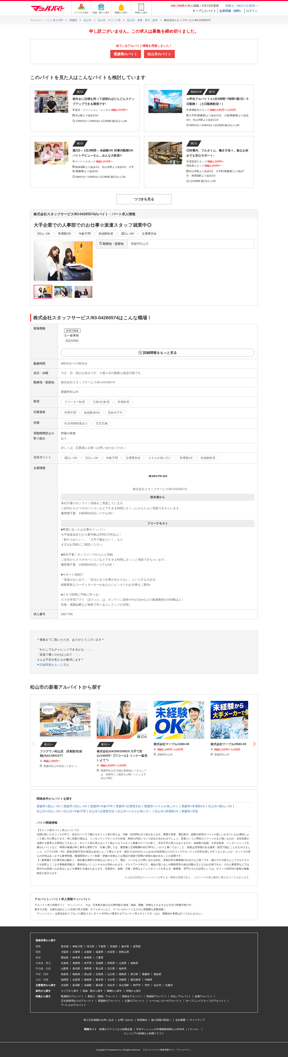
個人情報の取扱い (161, 1019)
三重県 (99, 957)
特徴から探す (133, 990)
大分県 (111, 979)
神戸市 (137, 985)
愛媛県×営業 (190, 811)
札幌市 (169, 985)
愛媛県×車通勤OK (193, 806)
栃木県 (125, 946)
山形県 (123, 963)
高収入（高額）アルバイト (103, 996)
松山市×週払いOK (220, 806)
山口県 (111, 974)
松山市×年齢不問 (74, 811)
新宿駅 (76, 985)
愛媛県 (146, 974)
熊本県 (99, 979)
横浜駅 (99, 985)
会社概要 (180, 1019)
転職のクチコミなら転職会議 (115, 1029)
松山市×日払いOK (48, 811)
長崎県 (88, 979)
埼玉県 (90, 946)
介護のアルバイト (135, 1000)
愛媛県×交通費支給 (128, 806)
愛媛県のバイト (125, 54)
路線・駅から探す (93, 990)
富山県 (99, 968)
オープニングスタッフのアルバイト (206, 1000)
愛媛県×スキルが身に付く (161, 806)
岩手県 (88, 963)
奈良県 (111, 951)
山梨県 (65, 968)
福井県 (123, 968)
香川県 (134, 974)
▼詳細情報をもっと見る (53, 664)
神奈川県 (78, 946)
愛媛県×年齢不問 (101, 806)
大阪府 (65, 951)
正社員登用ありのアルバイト (77, 1000)
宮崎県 (123, 979)
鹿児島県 (136, 979)
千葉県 (102, 946)
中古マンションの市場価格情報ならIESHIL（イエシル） (168, 1029)
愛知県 (65, 957)
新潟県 (76, 968)
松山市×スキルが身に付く (134, 811)
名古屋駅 (124, 985)
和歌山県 (124, 951)
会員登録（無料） (231, 10)
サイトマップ (197, 1019)
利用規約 (142, 1019)
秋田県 (111, 963)
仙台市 (157, 985)
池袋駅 (88, 985)
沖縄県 (148, 979)
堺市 (147, 985)
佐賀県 (76, 979)
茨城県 (113, 946)
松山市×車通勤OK (166, 811)
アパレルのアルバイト (73, 1005)
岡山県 (88, 974)
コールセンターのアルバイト (165, 1000)
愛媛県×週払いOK (48, 806)
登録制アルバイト (156, 996)
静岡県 (88, 957)
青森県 (76, 963)
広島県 (99, 974)
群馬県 (137, 946)
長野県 (88, 968)
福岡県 (65, 979)
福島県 (134, 963)
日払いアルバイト (181, 996)
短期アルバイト (204, 996)
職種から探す (114, 990)
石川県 (111, 968)
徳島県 (123, 974)
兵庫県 (76, 951)
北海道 (65, 963)
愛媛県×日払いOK (75, 806)
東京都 (65, 946)
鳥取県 (65, 974)
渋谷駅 (65, 985)
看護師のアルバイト (109, 1000)
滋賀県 (99, 951)
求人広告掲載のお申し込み (98, 1019)
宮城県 (99, 963)
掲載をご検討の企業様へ (241, 5)
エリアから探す (70, 990)
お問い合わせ (125, 1019)
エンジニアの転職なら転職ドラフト (144, 1033)
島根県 (76, 974)
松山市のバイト (159, 54)
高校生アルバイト (132, 996)
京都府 (88, 951)
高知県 (157, 974)
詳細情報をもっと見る (160, 352)
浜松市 (111, 985)
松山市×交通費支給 (101, 811)
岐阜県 (76, 957)
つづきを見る (144, 199)
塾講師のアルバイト (72, 996)
